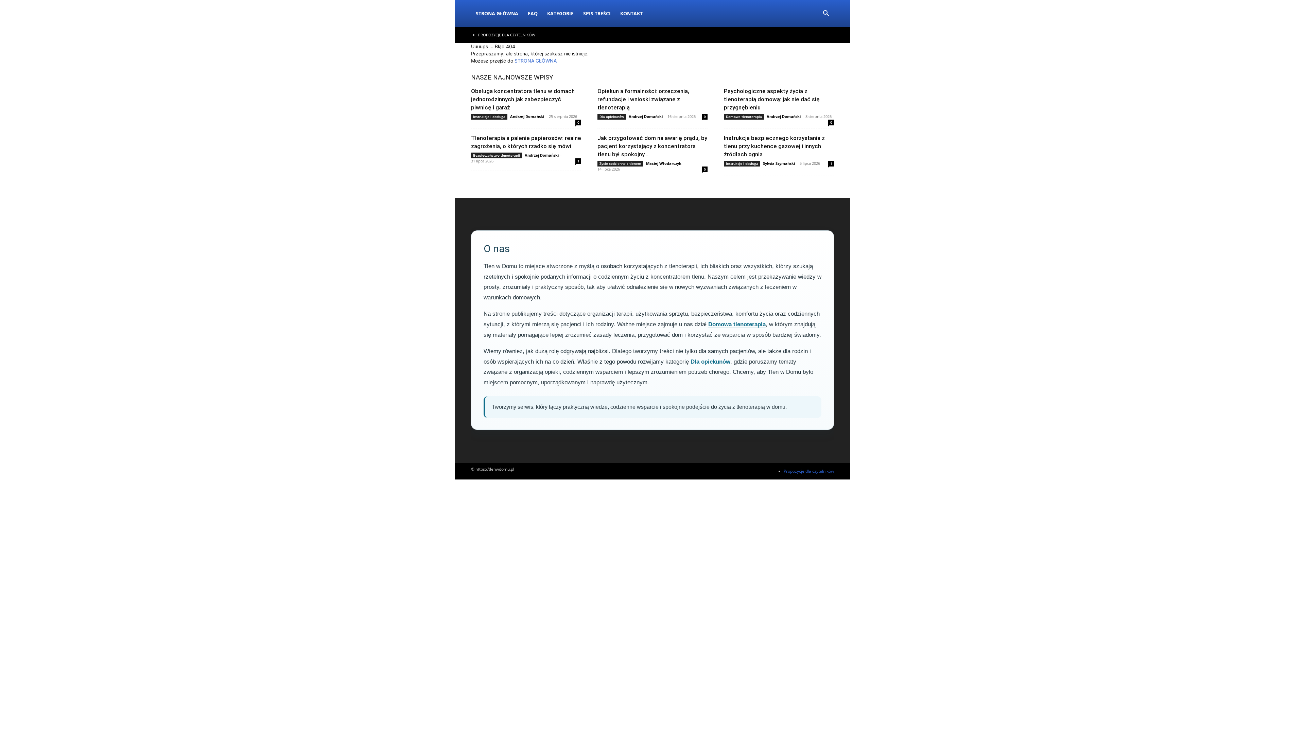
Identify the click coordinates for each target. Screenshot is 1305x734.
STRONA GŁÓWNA (536, 61)
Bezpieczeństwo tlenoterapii (496, 155)
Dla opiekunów (611, 116)
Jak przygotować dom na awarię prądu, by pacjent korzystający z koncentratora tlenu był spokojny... (652, 146)
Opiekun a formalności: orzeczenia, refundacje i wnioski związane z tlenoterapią (643, 99)
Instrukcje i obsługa (489, 116)
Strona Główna (497, 13)
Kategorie (560, 13)
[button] (826, 14)
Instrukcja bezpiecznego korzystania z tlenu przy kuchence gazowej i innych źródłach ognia (774, 146)
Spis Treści (597, 13)
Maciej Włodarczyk (663, 163)
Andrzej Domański (527, 116)
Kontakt (631, 13)
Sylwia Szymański (779, 163)
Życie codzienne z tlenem (620, 163)
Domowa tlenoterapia (744, 116)
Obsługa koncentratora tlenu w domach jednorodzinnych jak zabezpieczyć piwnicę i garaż (523, 99)
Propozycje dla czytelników (506, 34)
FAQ (533, 13)
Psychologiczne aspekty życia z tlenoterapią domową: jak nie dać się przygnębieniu (772, 99)
